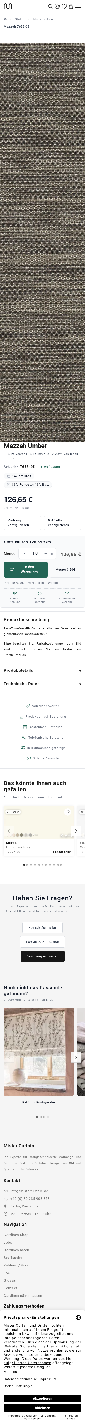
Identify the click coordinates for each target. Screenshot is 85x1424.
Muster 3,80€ (65, 569)
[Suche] (50, 6)
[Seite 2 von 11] (27, 865)
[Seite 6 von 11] (42, 865)
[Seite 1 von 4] (37, 1117)
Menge (42, 554)
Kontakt (10, 1288)
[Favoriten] (64, 6)
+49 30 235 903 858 (42, 942)
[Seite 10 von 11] (58, 865)
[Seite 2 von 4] (41, 1117)
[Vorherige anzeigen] (9, 831)
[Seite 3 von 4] (44, 1117)
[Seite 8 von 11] (50, 865)
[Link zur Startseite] (25, 6)
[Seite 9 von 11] (54, 865)
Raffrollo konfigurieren (58, 523)
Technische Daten (22, 683)
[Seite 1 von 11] (24, 865)
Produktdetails (18, 670)
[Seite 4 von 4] (48, 1117)
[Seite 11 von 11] (61, 865)
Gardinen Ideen (16, 1250)
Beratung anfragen (42, 956)
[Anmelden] (57, 6)
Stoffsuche (13, 1258)
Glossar (10, 1280)
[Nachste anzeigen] (76, 831)
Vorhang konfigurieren (18, 523)
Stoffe (20, 19)
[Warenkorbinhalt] (71, 6)
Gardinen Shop (16, 1235)
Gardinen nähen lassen (23, 1296)
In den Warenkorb (29, 569)
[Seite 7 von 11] (46, 865)
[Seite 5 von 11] (39, 865)
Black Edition (43, 19)
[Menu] (78, 6)
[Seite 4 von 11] (35, 865)
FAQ (7, 1273)
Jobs (8, 1242)
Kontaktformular (42, 928)
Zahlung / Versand (19, 1265)
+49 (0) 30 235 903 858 (30, 1199)
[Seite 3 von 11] (31, 865)
